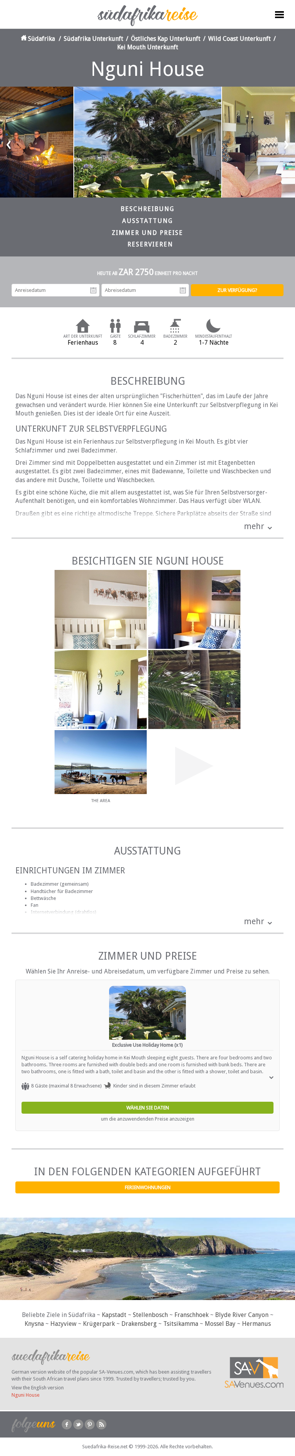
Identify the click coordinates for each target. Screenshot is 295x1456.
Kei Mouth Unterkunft (147, 47)
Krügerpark (99, 1323)
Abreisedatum (183, 290)
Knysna (34, 1323)
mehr (254, 526)
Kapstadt (114, 1315)
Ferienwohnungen (148, 1187)
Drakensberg (139, 1323)
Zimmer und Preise (147, 232)
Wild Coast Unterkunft (239, 38)
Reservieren (150, 244)
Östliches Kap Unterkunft (166, 38)
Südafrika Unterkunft (93, 38)
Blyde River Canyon (241, 1315)
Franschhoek (191, 1315)
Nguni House (26, 1395)
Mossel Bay (220, 1323)
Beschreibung (147, 209)
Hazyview (63, 1323)
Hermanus (256, 1323)
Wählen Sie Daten (147, 1108)
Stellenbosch (150, 1315)
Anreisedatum (93, 290)
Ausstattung (147, 221)
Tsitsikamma (180, 1323)
